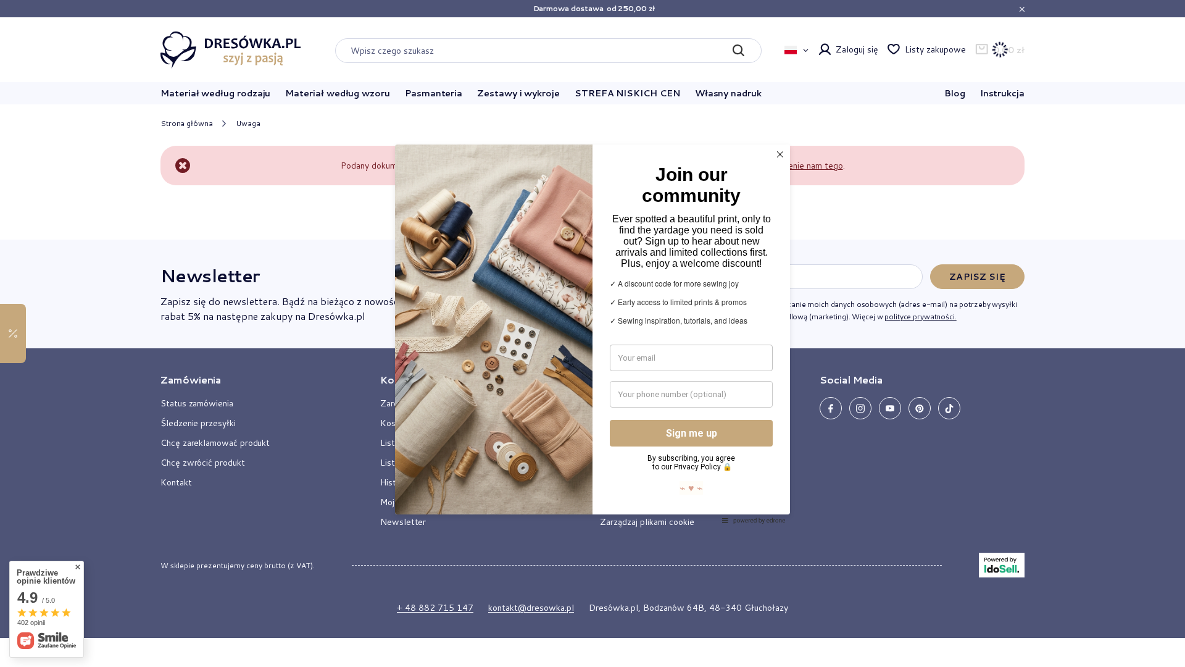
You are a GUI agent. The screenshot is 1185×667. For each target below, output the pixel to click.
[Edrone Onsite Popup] (592, 333)
